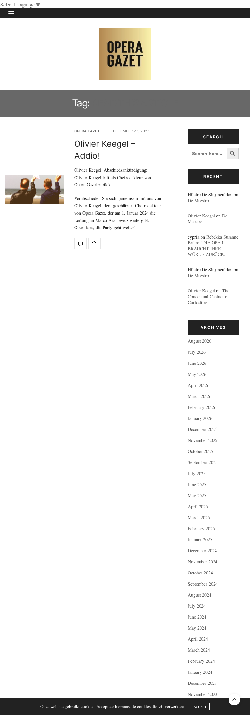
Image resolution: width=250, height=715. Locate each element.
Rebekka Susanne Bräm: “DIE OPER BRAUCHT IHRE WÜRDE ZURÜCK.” (213, 245)
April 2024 (198, 639)
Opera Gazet (87, 131)
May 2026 (197, 374)
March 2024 (199, 650)
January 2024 (200, 672)
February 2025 (201, 528)
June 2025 (197, 484)
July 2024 (197, 606)
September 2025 (203, 462)
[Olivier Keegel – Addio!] (34, 189)
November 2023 (202, 694)
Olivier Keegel (201, 216)
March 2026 (199, 396)
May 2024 (197, 628)
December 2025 (202, 429)
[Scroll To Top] (234, 699)
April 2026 (198, 385)
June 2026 (197, 363)
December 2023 (202, 683)
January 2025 (200, 539)
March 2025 (199, 517)
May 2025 (197, 495)
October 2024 (200, 573)
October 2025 (200, 451)
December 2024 (202, 551)
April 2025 (198, 506)
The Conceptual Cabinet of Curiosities (208, 296)
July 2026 (197, 352)
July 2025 (197, 473)
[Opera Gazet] (125, 54)
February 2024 (201, 661)
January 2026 (200, 418)
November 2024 (202, 562)
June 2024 (197, 617)
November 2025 (202, 440)
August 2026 (199, 341)
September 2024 (203, 584)
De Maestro (198, 200)
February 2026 (201, 407)
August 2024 (199, 595)
